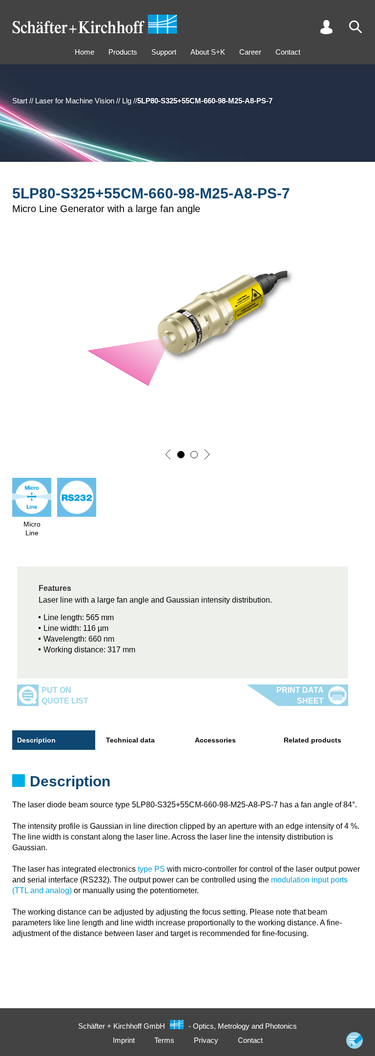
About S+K (207, 52)
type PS (151, 869)
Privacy (206, 1040)
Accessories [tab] (215, 740)
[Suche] (355, 27)
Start (19, 101)
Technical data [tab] (130, 740)
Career (250, 52)
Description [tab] (36, 740)
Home (84, 52)
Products (122, 52)
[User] (326, 27)
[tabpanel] (187, 784)
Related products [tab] (312, 740)
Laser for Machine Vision (74, 101)
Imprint (124, 1040)
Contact (287, 52)
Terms (164, 1040)
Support (163, 52)
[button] (168, 454)
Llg (126, 101)
